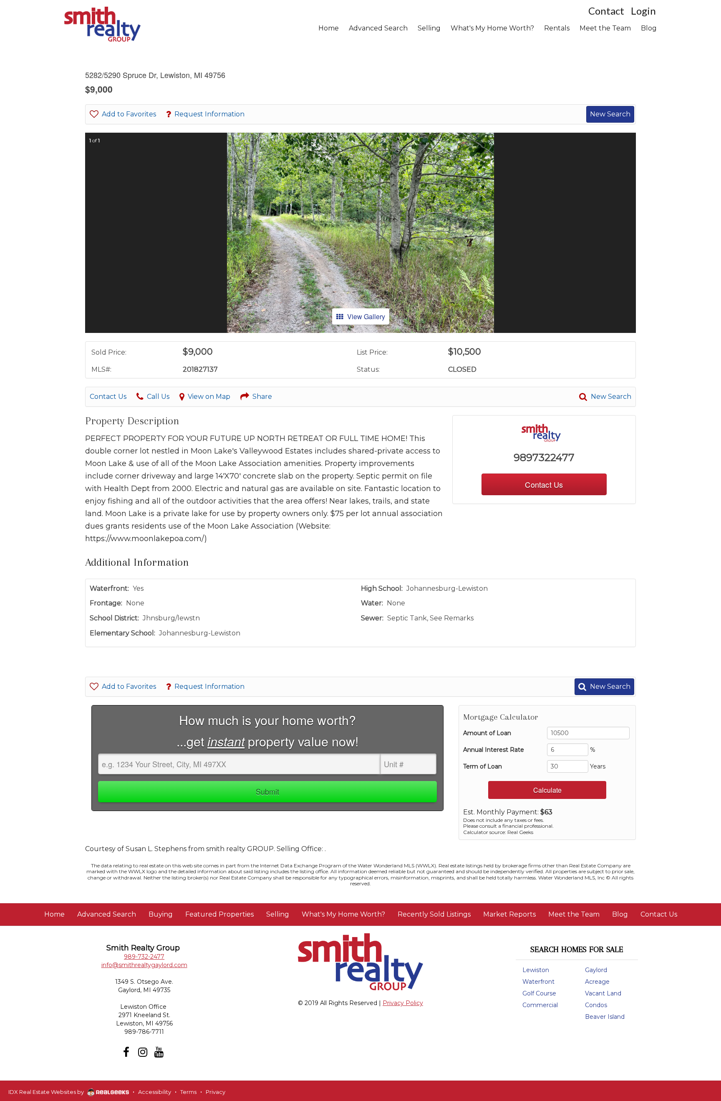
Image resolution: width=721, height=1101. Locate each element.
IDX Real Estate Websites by (46, 1091)
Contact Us (108, 397)
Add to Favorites (129, 114)
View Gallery (366, 316)
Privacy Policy (403, 1003)
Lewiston (535, 970)
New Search (610, 114)
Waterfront (538, 981)
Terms (188, 1091)
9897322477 (544, 457)
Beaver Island (605, 1016)
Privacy (215, 1091)
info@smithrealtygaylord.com (144, 965)
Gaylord (596, 970)
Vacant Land (603, 993)
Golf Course (539, 993)
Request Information (209, 114)
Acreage (597, 981)
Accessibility (154, 1091)
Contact (606, 11)
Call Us (158, 397)
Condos (596, 1005)
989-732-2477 (144, 956)
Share (262, 397)
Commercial (540, 1005)
